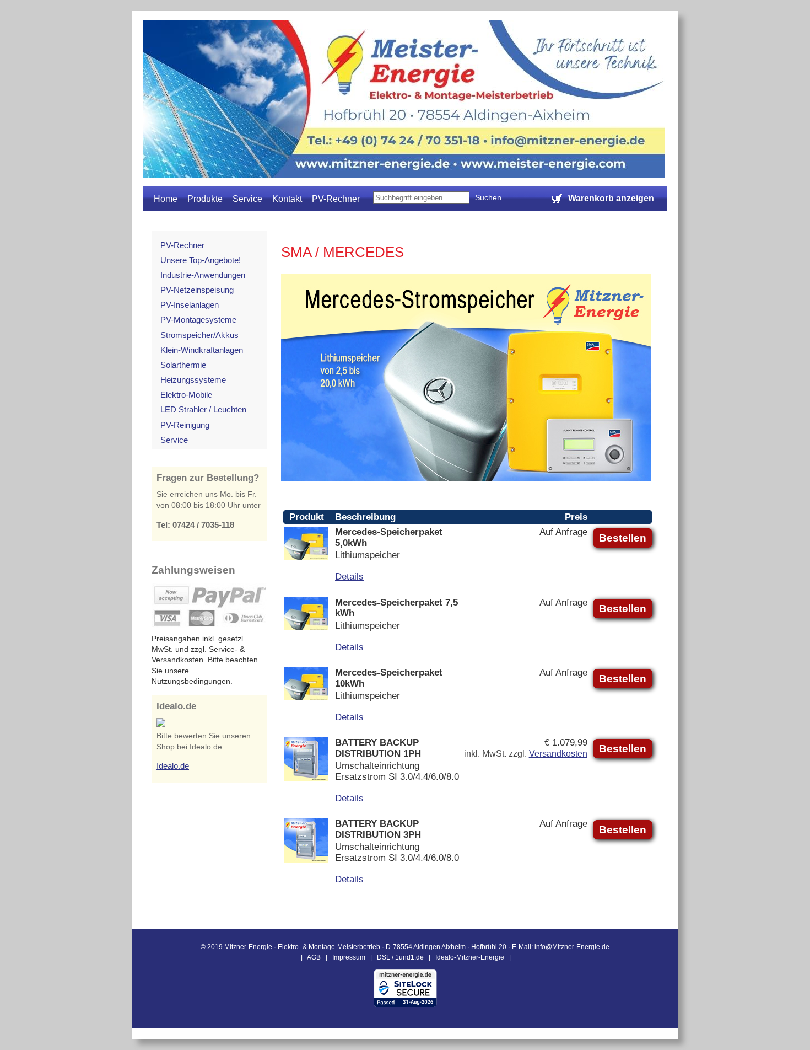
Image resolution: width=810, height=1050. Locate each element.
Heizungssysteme (193, 379)
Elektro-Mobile (186, 394)
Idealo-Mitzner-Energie (469, 957)
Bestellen (622, 538)
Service (247, 198)
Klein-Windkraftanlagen (201, 350)
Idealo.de (172, 765)
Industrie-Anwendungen (202, 275)
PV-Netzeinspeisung (197, 289)
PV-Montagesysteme (198, 319)
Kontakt (287, 198)
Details (349, 576)
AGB (314, 957)
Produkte (205, 198)
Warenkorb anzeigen (611, 198)
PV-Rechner (336, 198)
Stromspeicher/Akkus (199, 335)
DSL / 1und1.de (400, 957)
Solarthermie (183, 364)
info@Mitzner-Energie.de (571, 946)
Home (165, 198)
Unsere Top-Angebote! (200, 260)
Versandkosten (558, 753)
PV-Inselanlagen (189, 304)
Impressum (348, 957)
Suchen (488, 197)
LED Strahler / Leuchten (203, 409)
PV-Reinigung (184, 425)
